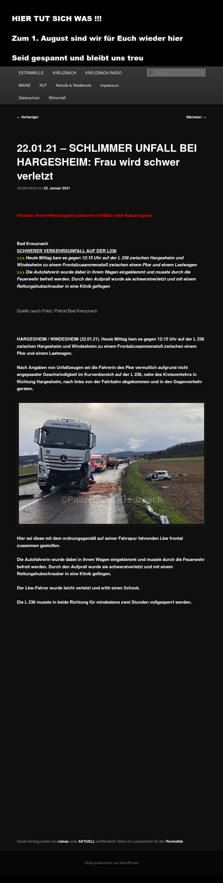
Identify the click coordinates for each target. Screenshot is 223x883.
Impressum (109, 85)
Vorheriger (28, 117)
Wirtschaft (57, 97)
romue (63, 841)
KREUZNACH (64, 72)
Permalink (174, 841)
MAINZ (24, 85)
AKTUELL (86, 841)
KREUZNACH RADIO (103, 72)
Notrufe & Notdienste (73, 85)
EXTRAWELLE (31, 72)
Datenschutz (29, 97)
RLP (43, 85)
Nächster (196, 117)
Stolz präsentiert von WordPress (112, 862)
